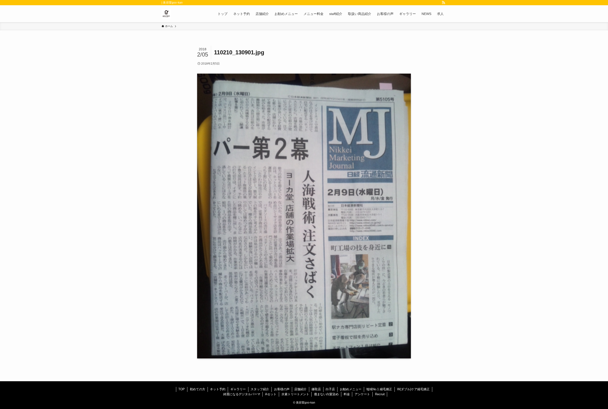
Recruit (380, 394)
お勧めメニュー (350, 389)
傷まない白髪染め (326, 394)
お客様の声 (282, 389)
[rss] (443, 2)
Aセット (270, 394)
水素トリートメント (295, 394)
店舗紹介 (300, 389)
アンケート (362, 394)
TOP (181, 389)
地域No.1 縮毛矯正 (379, 389)
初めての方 (197, 389)
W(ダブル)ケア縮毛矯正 (413, 389)
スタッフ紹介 (260, 389)
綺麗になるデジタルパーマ (241, 394)
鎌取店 (316, 389)
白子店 (330, 389)
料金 (347, 394)
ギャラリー (238, 389)
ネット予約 (217, 389)
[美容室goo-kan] (166, 14)
